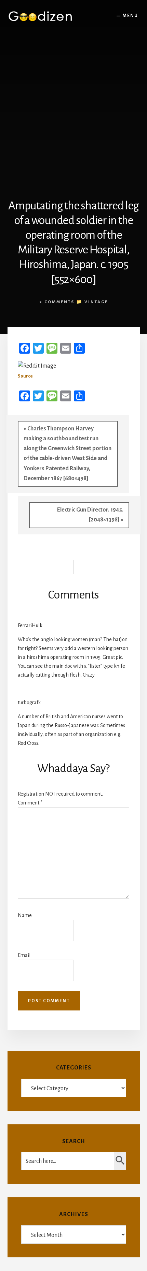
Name (25, 915)
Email (24, 955)
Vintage (96, 302)
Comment (30, 803)
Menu (130, 15)
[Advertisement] (73, 109)
